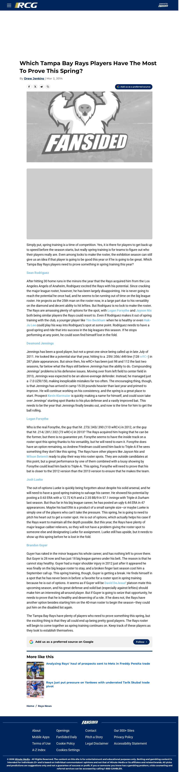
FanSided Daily (66, 737)
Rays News (45, 706)
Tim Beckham (96, 320)
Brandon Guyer (37, 545)
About (36, 730)
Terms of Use (41, 743)
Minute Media (22, 759)
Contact (90, 730)
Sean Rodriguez (38, 273)
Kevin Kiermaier (59, 396)
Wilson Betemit (37, 456)
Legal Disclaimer (96, 743)
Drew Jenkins (34, 78)
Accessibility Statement (130, 743)
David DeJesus (115, 583)
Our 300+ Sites (124, 730)
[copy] (47, 86)
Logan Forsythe (118, 310)
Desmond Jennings (40, 343)
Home (30, 706)
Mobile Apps (40, 737)
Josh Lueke (35, 479)
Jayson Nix (144, 310)
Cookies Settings (68, 750)
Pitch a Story (94, 737)
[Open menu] (9, 5)
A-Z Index (38, 750)
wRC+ (144, 356)
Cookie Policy (65, 743)
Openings (62, 730)
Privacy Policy (123, 737)
